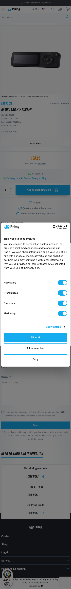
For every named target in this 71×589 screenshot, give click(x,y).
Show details (53, 326)
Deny (35, 359)
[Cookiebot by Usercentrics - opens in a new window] (52, 227)
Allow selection (35, 348)
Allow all (35, 337)
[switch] (62, 293)
